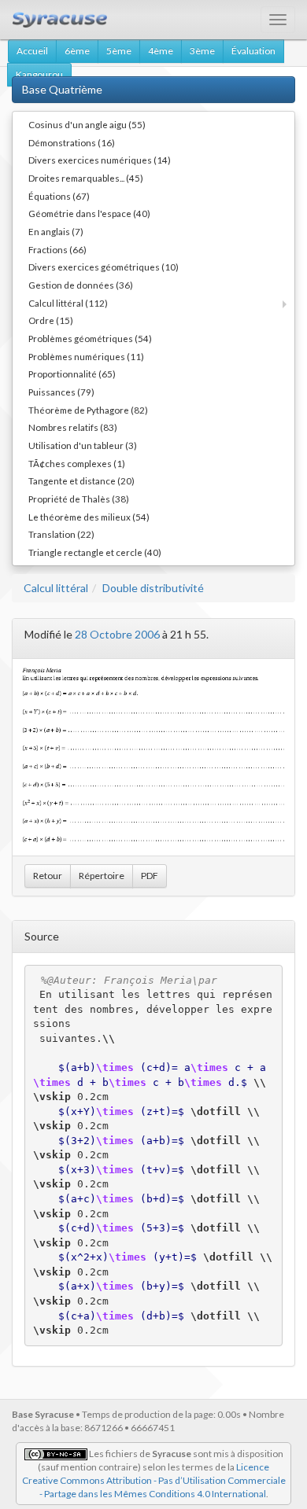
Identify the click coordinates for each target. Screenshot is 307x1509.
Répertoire (101, 875)
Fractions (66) (57, 249)
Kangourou (39, 74)
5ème (118, 51)
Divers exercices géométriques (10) (103, 266)
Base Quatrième (62, 89)
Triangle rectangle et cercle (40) (94, 552)
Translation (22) (61, 533)
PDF (149, 875)
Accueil (32, 51)
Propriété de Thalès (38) (78, 498)
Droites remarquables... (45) (85, 177)
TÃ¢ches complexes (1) (76, 463)
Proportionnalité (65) (72, 373)
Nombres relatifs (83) (72, 426)
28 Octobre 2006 (117, 634)
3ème (202, 51)
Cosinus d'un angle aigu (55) (87, 124)
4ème (160, 51)
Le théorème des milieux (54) (89, 516)
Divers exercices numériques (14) (99, 159)
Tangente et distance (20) (81, 480)
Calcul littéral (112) (68, 302)
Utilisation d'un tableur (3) (82, 445)
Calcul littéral (56, 587)
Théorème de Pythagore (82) (88, 409)
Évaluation (253, 51)
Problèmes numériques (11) (86, 356)
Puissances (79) (61, 391)
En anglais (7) (55, 231)
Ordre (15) (50, 320)
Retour (47, 875)
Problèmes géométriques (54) (90, 338)
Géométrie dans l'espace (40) (89, 213)
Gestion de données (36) (80, 284)
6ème (77, 51)
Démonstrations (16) (71, 142)
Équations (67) (59, 195)
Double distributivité (153, 587)
